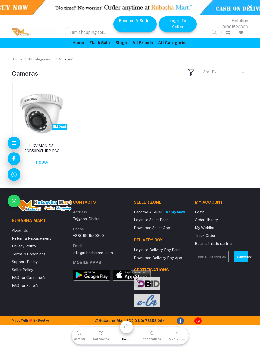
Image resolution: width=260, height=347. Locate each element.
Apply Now (175, 212)
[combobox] (224, 72)
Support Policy (25, 262)
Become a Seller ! (135, 23)
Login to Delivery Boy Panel (158, 250)
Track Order (205, 235)
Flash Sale (99, 42)
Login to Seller (178, 23)
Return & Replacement (31, 238)
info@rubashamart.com (93, 252)
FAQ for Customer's (29, 277)
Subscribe (242, 256)
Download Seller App (152, 228)
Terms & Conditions (28, 254)
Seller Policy (22, 269)
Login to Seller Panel (152, 220)
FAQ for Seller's (25, 285)
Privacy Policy (24, 246)
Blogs (121, 42)
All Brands (142, 42)
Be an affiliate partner (214, 243)
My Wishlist (204, 228)
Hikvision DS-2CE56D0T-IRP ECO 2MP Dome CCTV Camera (42, 149)
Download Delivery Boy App (158, 258)
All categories (173, 42)
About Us (20, 230)
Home (78, 42)
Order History (206, 220)
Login (199, 212)
